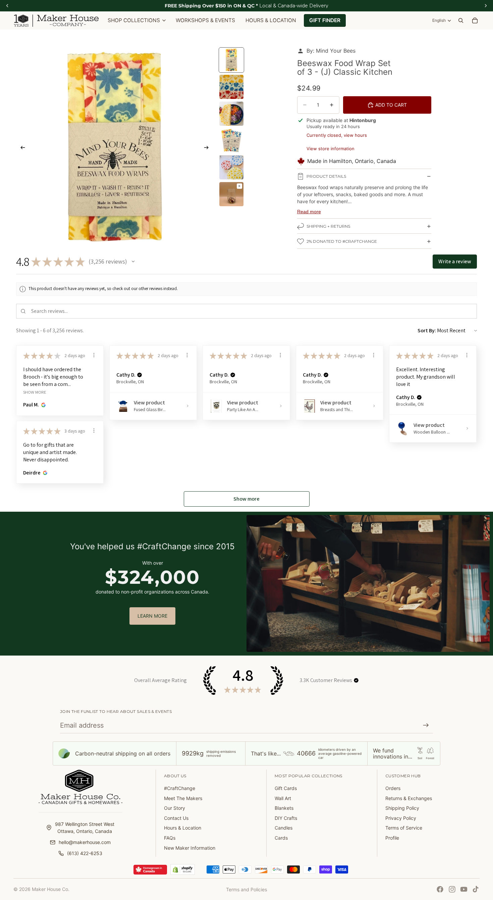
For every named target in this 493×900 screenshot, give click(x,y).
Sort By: (427, 330)
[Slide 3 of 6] (231, 114)
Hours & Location (182, 828)
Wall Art (283, 798)
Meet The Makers (183, 798)
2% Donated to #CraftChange (342, 241)
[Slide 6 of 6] (231, 194)
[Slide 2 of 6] (231, 87)
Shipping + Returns (328, 226)
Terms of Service (403, 828)
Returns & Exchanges (408, 798)
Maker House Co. (50, 889)
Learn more (152, 616)
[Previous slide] (20, 148)
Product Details (326, 176)
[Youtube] (464, 889)
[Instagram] (452, 889)
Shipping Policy (402, 808)
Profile (392, 838)
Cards (281, 838)
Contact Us (176, 818)
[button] (133, 262)
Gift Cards (286, 788)
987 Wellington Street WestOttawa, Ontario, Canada (84, 827)
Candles (283, 828)
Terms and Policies (246, 889)
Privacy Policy (400, 818)
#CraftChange (179, 788)
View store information (330, 148)
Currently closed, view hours (337, 135)
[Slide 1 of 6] (231, 60)
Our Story (174, 808)
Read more (309, 211)
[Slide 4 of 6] (231, 140)
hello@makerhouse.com (85, 842)
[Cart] (475, 20)
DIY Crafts (286, 818)
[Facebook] (440, 889)
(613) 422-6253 (84, 853)
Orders (392, 788)
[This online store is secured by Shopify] (182, 869)
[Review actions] (94, 355)
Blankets (284, 808)
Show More (34, 391)
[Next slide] (208, 148)
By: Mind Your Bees (331, 50)
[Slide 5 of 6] (231, 167)
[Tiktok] (476, 889)
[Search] (460, 20)
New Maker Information (189, 848)
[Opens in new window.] (42, 404)
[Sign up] (426, 725)
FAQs (169, 838)
